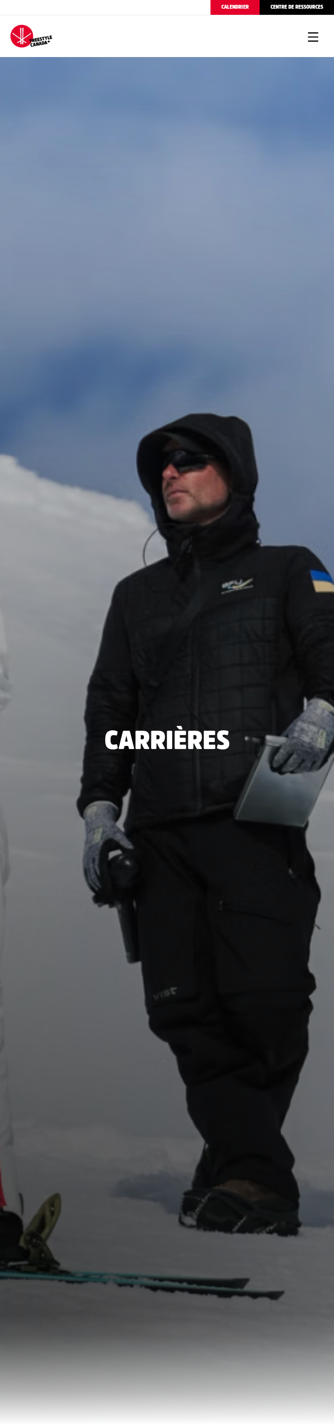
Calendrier (235, 7)
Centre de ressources (297, 7)
